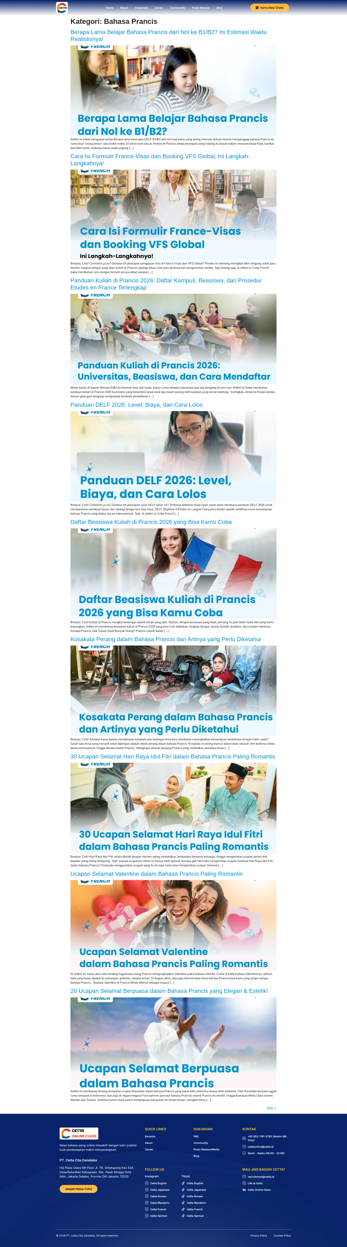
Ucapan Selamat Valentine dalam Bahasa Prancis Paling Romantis (156, 873)
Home (109, 7)
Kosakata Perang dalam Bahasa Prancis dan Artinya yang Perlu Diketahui (165, 639)
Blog (219, 7)
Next (272, 1107)
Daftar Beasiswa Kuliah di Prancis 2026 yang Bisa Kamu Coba (151, 522)
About (124, 7)
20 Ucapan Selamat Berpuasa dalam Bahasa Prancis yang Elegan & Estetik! (169, 991)
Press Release (200, 7)
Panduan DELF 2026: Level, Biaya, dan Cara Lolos (136, 404)
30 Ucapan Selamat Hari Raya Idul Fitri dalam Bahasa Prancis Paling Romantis (172, 756)
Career (159, 7)
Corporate (141, 7)
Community (177, 7)
